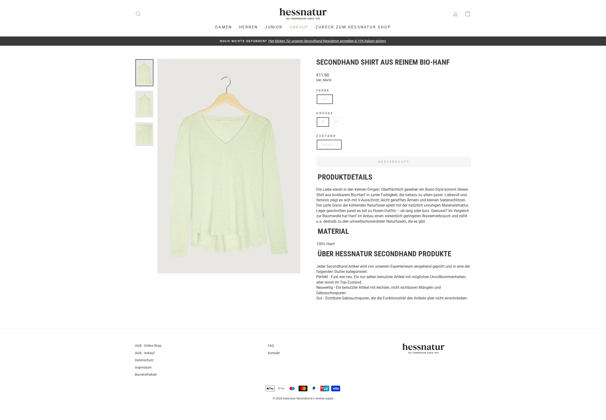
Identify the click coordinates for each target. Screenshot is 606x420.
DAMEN (223, 27)
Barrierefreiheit (146, 374)
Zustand (326, 136)
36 (336, 122)
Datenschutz (144, 360)
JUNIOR (273, 27)
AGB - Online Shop (148, 346)
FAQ (271, 346)
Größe (324, 113)
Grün (325, 99)
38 (323, 122)
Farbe (323, 90)
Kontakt (274, 353)
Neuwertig (329, 144)
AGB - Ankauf (145, 353)
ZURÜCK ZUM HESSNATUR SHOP (353, 27)
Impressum (143, 367)
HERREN (248, 27)
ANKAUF (299, 27)
